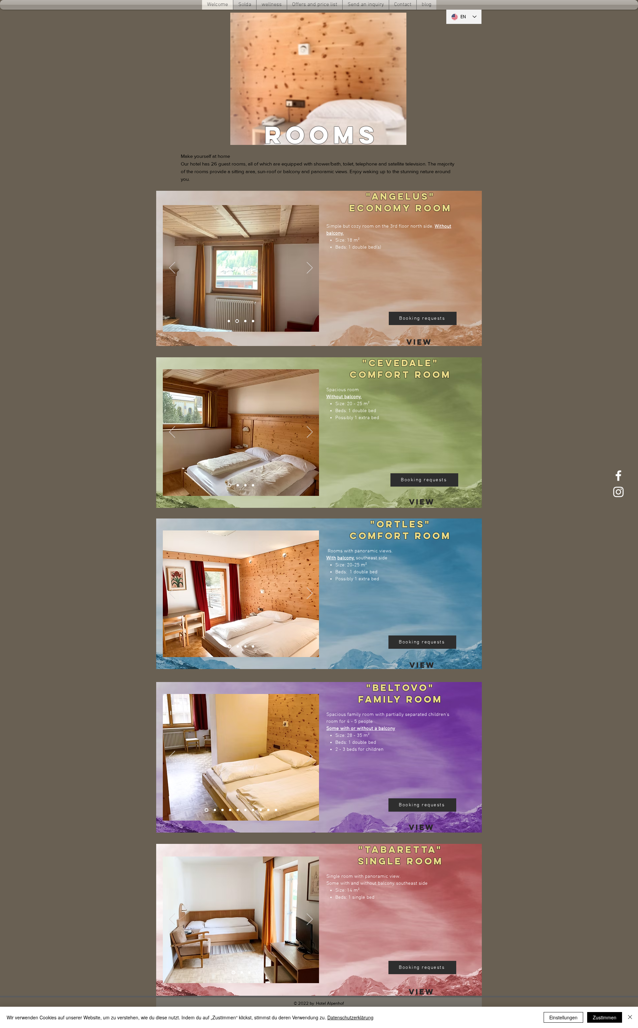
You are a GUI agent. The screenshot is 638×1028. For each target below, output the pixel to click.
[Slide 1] (229, 321)
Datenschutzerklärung (350, 1017)
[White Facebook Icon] (618, 476)
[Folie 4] (253, 321)
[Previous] (172, 268)
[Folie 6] (245, 810)
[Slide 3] (245, 321)
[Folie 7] (253, 810)
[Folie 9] (268, 810)
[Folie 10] (276, 810)
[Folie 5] (238, 810)
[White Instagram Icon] (618, 492)
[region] (419, 341)
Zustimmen (604, 1017)
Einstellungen (563, 1017)
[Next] (310, 268)
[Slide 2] (237, 321)
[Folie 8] (261, 810)
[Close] (630, 1017)
